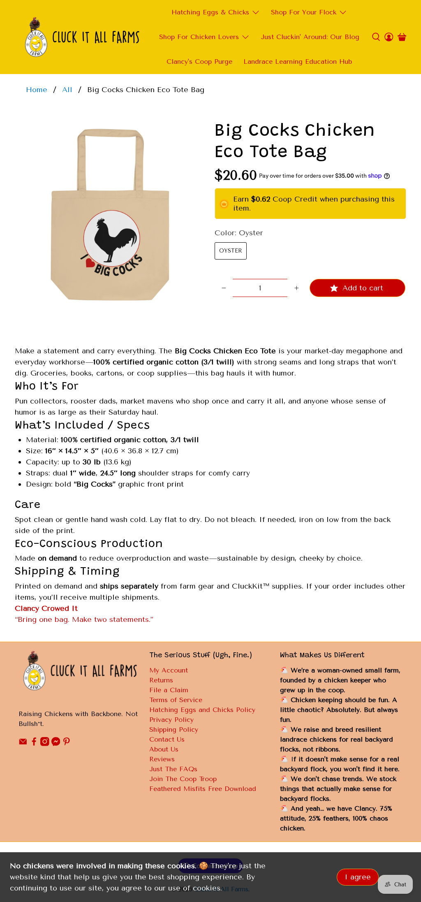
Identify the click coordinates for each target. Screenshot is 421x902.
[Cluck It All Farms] (81, 37)
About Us (163, 749)
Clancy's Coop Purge (199, 61)
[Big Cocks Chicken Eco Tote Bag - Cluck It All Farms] (110, 217)
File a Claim (168, 690)
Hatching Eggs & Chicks (210, 12)
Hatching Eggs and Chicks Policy (202, 710)
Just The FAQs (173, 769)
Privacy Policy (171, 719)
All (67, 89)
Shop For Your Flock (303, 12)
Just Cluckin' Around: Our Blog (310, 37)
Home (36, 89)
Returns (161, 680)
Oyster (230, 251)
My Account (168, 670)
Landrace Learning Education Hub (297, 61)
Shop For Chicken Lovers (199, 37)
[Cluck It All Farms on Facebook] (34, 744)
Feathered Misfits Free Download (202, 789)
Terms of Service (175, 700)
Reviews (162, 759)
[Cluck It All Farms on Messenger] (55, 744)
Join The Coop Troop (183, 779)
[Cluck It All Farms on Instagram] (44, 744)
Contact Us (167, 739)
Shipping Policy (173, 729)
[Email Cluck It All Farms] (23, 744)
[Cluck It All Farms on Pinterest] (66, 744)
